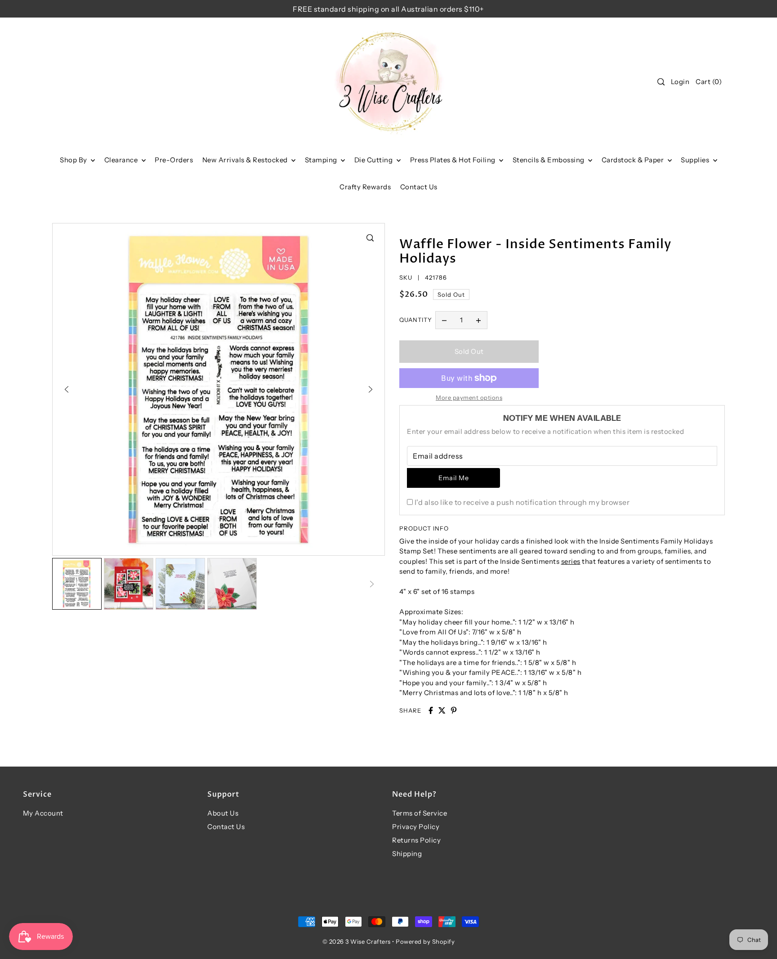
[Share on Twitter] (442, 710)
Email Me (453, 478)
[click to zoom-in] (370, 238)
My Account (43, 813)
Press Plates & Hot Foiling (453, 160)
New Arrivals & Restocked (246, 160)
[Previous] (66, 389)
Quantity (415, 319)
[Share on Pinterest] (453, 710)
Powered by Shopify (425, 941)
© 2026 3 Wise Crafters (356, 941)
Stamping (322, 160)
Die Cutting (374, 160)
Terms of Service (419, 813)
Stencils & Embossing (549, 160)
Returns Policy (416, 840)
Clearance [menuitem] (121, 160)
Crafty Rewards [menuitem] (365, 187)
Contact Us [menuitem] (419, 187)
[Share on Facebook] (430, 710)
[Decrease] (444, 320)
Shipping (407, 853)
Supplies (696, 160)
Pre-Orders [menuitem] (174, 160)
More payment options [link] (469, 397)
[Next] (370, 389)
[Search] (661, 81)
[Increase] (478, 320)
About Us (222, 813)
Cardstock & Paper (633, 160)
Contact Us (226, 826)
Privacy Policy (415, 826)
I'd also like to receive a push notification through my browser (522, 502)
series (571, 561)
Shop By (74, 160)
